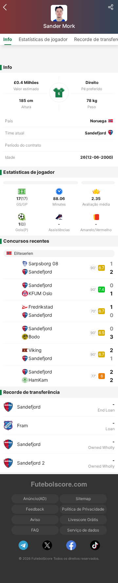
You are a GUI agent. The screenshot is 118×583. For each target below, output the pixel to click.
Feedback (35, 509)
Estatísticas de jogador (43, 39)
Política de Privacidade (83, 509)
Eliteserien (23, 253)
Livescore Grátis (83, 519)
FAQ (35, 530)
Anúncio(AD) (35, 498)
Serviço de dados (83, 530)
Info (7, 39)
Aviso (35, 519)
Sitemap (83, 498)
